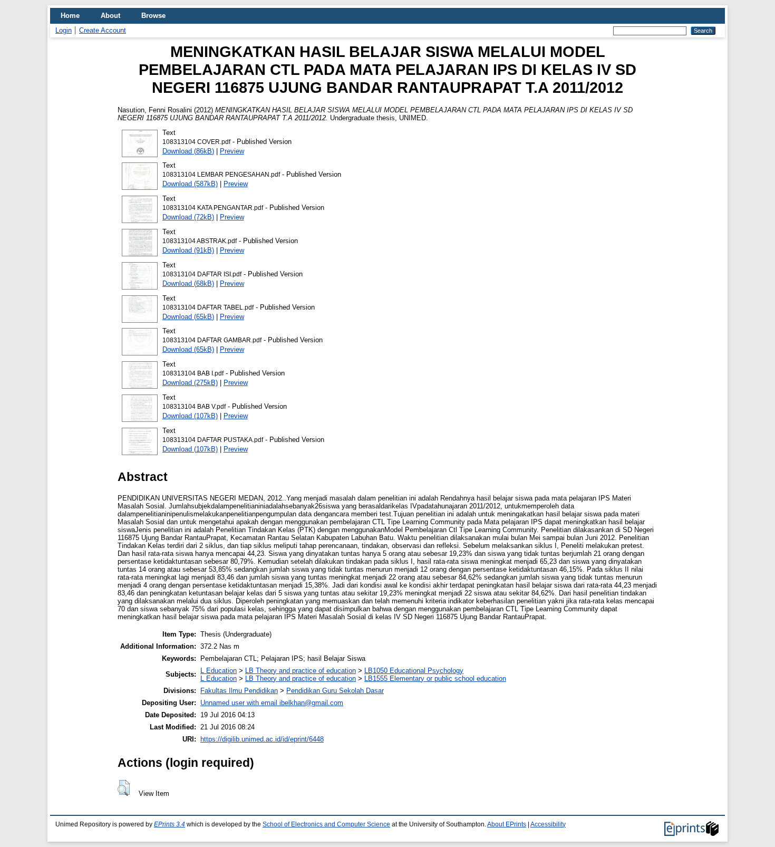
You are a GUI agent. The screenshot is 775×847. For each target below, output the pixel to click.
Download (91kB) (188, 250)
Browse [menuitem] (153, 16)
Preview (232, 151)
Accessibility (548, 824)
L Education (218, 671)
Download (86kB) (188, 151)
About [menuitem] (110, 16)
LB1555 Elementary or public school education (435, 678)
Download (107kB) (190, 416)
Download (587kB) (190, 184)
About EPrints (506, 824)
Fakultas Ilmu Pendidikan (239, 691)
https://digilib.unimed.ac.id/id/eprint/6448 (262, 739)
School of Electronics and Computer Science (326, 824)
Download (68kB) (188, 283)
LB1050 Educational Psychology (413, 671)
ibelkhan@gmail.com (311, 703)
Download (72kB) (188, 217)
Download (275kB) (190, 383)
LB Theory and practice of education (300, 671)
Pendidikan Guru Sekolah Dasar (335, 691)
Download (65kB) (188, 317)
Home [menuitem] (70, 16)
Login (63, 30)
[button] (124, 788)
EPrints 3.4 (169, 824)
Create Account (102, 30)
